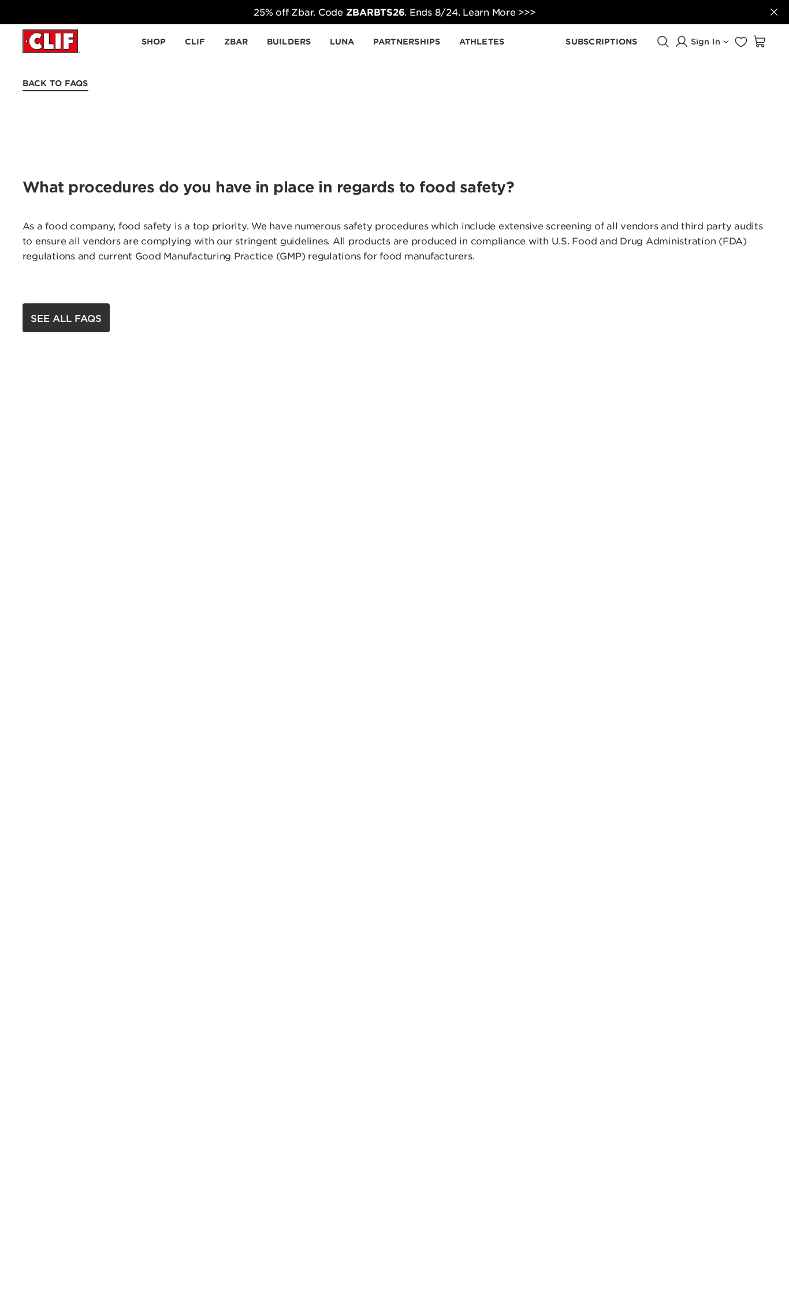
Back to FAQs (55, 83)
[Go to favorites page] (741, 42)
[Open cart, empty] (759, 42)
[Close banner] (774, 12)
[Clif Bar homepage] (51, 41)
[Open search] (663, 42)
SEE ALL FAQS (66, 318)
